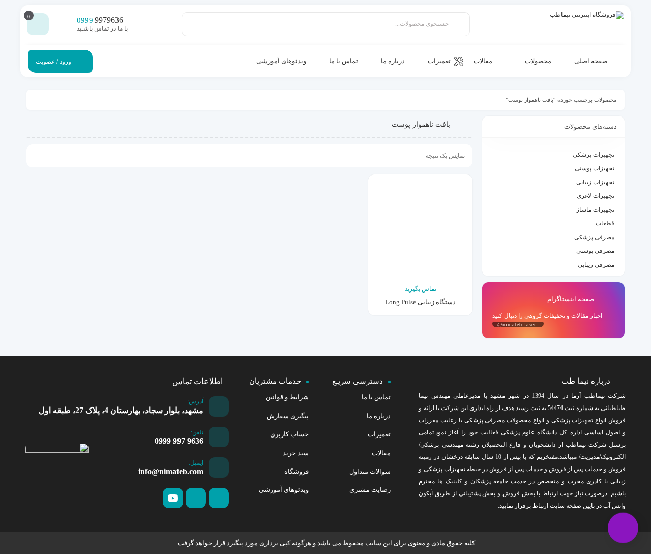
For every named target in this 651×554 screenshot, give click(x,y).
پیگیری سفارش (288, 416)
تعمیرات (379, 434)
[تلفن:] (219, 437)
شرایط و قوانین (287, 397)
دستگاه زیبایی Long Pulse (420, 302)
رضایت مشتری (370, 489)
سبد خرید (296, 453)
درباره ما (379, 416)
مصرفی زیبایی (596, 264)
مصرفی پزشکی (594, 237)
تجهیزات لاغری (595, 195)
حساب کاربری (289, 434)
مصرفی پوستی (595, 250)
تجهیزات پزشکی (593, 154)
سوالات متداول (370, 471)
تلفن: (197, 432)
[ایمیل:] (219, 467)
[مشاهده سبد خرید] (38, 24)
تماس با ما (376, 397)
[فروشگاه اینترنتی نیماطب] (578, 24)
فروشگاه (296, 471)
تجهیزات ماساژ (595, 209)
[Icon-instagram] (196, 498)
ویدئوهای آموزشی (284, 489)
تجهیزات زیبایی (595, 182)
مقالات (381, 453)
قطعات (605, 223)
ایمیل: (196, 462)
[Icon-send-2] (219, 498)
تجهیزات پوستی (594, 168)
